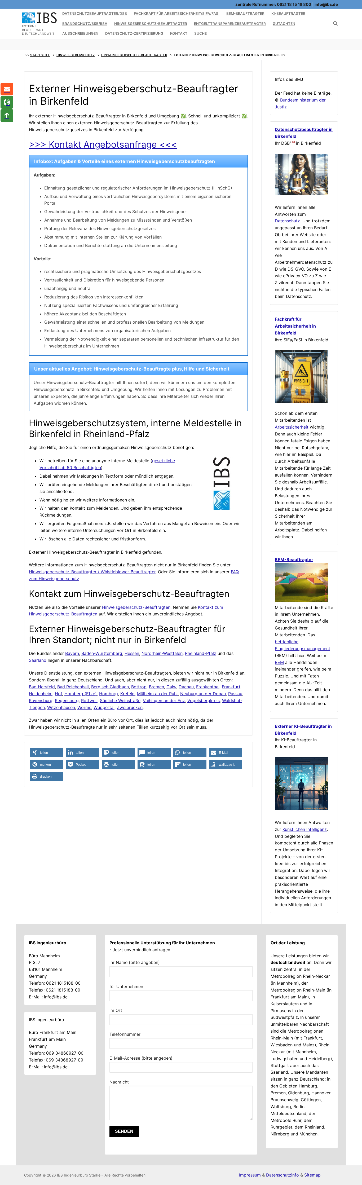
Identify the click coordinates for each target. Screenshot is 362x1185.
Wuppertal (104, 707)
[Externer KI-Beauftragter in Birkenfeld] (301, 808)
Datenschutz (287, 220)
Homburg (108, 693)
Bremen (156, 686)
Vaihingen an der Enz (164, 700)
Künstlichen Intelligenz (304, 829)
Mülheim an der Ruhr (157, 693)
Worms (84, 707)
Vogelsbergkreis (203, 700)
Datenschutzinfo (282, 1175)
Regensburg (67, 700)
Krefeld (127, 693)
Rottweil (89, 700)
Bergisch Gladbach (110, 686)
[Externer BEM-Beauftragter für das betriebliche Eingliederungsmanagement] (301, 600)
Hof (58, 693)
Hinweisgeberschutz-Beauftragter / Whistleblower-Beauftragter (92, 571)
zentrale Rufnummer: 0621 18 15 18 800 (273, 4)
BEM (279, 662)
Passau (235, 693)
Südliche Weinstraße (120, 700)
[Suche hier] (335, 23)
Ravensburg (40, 700)
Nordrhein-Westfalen (162, 653)
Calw (171, 686)
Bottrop (139, 686)
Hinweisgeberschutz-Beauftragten (136, 607)
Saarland (37, 660)
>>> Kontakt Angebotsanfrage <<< (103, 144)
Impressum (250, 1175)
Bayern (72, 653)
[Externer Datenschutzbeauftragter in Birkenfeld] (301, 193)
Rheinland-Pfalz (200, 653)
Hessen (132, 653)
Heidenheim (40, 693)
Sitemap (312, 1175)
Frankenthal (207, 686)
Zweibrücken (130, 707)
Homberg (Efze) (80, 693)
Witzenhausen (61, 707)
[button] (46, 752)
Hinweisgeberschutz (75, 55)
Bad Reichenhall (73, 686)
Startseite (40, 55)
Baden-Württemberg (101, 653)
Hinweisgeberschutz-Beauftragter (134, 55)
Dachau (186, 686)
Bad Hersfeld (42, 686)
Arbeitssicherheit (291, 427)
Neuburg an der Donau (203, 693)
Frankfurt (231, 686)
